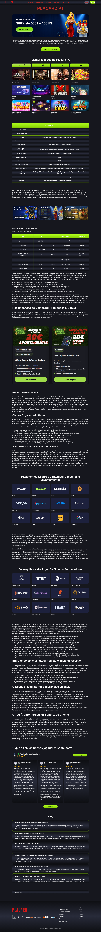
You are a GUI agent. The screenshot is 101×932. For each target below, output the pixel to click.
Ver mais (50, 806)
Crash (59, 65)
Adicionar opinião (80, 755)
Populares (20, 65)
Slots (78, 65)
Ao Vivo (40, 65)
